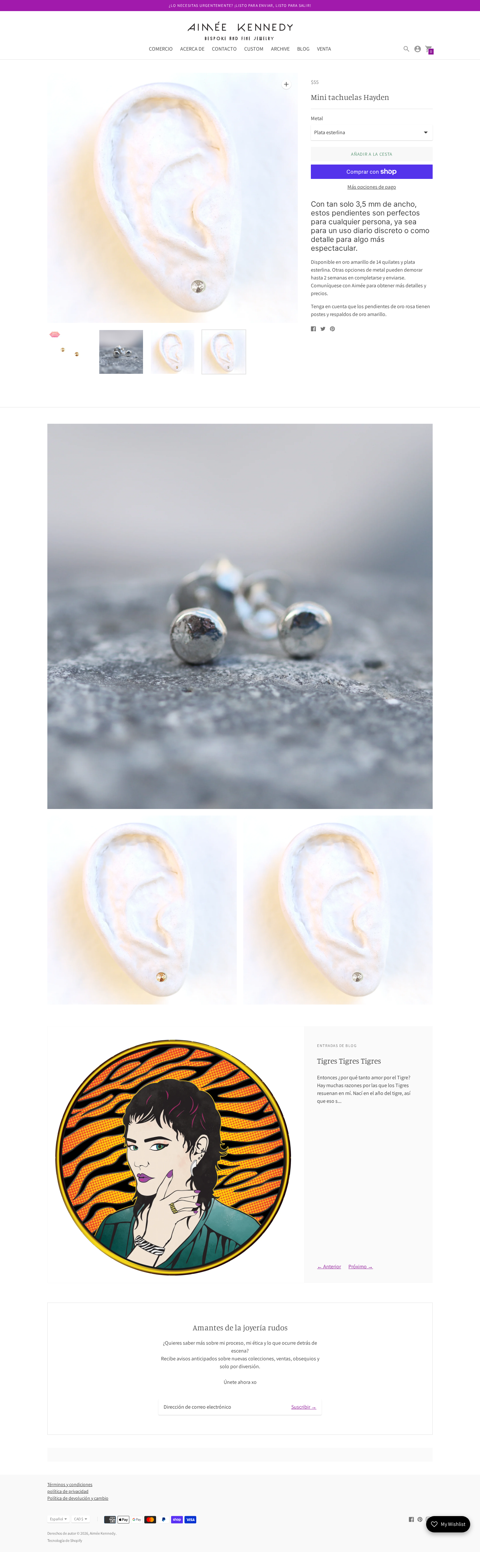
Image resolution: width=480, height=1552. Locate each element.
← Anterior (329, 1266)
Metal (317, 118)
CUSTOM (254, 48)
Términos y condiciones (69, 1484)
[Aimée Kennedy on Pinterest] (420, 1518)
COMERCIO (161, 48)
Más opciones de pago (371, 187)
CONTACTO (224, 48)
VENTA (324, 48)
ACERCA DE (192, 48)
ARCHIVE (280, 48)
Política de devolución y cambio (77, 1498)
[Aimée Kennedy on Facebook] (411, 1518)
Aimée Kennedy (103, 1533)
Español (56, 1518)
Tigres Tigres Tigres (349, 1061)
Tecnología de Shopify (64, 1540)
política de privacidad (67, 1491)
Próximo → (360, 1266)
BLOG (303, 48)
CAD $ (78, 1518)
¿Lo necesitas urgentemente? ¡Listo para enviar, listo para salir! (240, 5)
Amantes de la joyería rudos (240, 1327)
